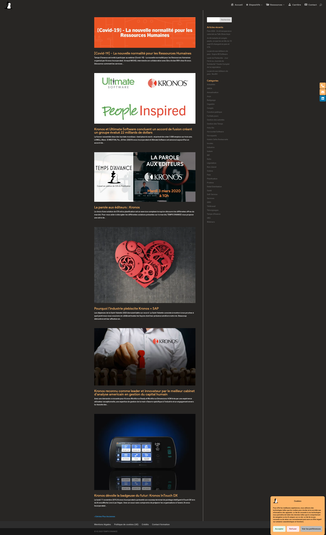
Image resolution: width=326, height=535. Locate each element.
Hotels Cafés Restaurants (217, 139)
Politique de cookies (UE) (126, 524)
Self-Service (212, 194)
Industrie (210, 147)
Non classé (211, 167)
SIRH (209, 202)
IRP (208, 155)
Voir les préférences (311, 529)
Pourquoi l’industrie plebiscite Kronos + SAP (126, 308)
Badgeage (211, 100)
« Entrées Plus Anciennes (104, 516)
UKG (208, 218)
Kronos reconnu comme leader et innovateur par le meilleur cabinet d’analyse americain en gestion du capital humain (144, 392)
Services (210, 198)
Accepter (279, 529)
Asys (209, 96)
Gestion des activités (215, 120)
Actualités (211, 84)
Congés (210, 108)
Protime (210, 183)
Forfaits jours (212, 116)
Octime (210, 171)
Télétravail (211, 206)
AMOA (209, 88)
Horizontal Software (215, 132)
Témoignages (213, 210)
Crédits (145, 524)
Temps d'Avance (213, 214)
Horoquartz (212, 136)
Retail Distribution (214, 187)
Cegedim (211, 104)
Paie (209, 175)
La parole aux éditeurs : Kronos (117, 207)
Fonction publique (214, 112)
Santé (209, 191)
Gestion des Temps (215, 124)
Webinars (211, 222)
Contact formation (161, 524)
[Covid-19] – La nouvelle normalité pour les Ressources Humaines (142, 53)
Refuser (293, 529)
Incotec (210, 143)
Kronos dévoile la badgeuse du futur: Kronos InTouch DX (136, 495)
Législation (211, 163)
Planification (212, 179)
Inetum (210, 151)
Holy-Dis (210, 128)
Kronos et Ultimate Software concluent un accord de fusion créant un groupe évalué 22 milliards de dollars (143, 130)
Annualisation (212, 92)
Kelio (209, 159)
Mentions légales (102, 524)
